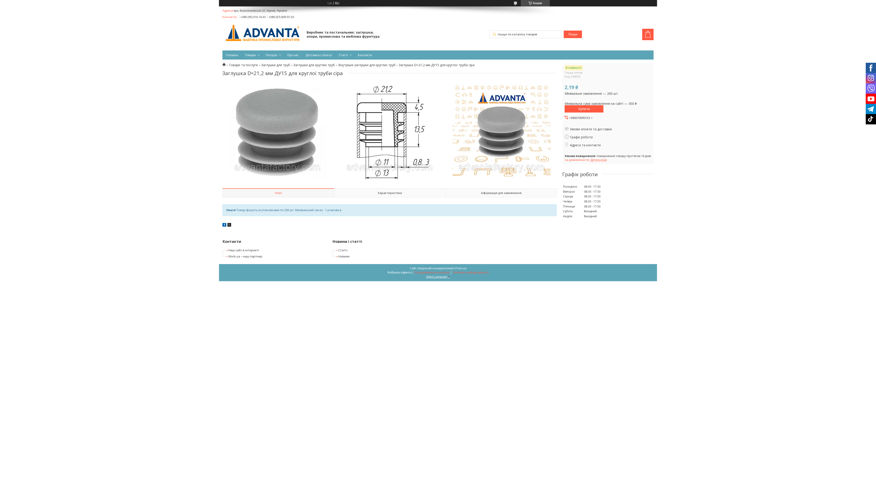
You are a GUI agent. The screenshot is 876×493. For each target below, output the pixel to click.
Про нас (293, 55)
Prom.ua (460, 268)
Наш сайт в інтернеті (243, 250)
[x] (229, 225)
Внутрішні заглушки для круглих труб (367, 65)
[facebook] (224, 225)
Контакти (365, 55)
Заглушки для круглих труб (314, 65)
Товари (250, 55)
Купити (584, 108)
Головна (232, 55)
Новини (343, 256)
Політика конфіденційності (471, 272)
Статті (343, 55)
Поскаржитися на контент (432, 272)
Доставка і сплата (319, 55)
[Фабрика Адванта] (262, 33)
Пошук (572, 34)
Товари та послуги (243, 65)
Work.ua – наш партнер (245, 256)
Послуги (271, 55)
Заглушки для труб (275, 65)
